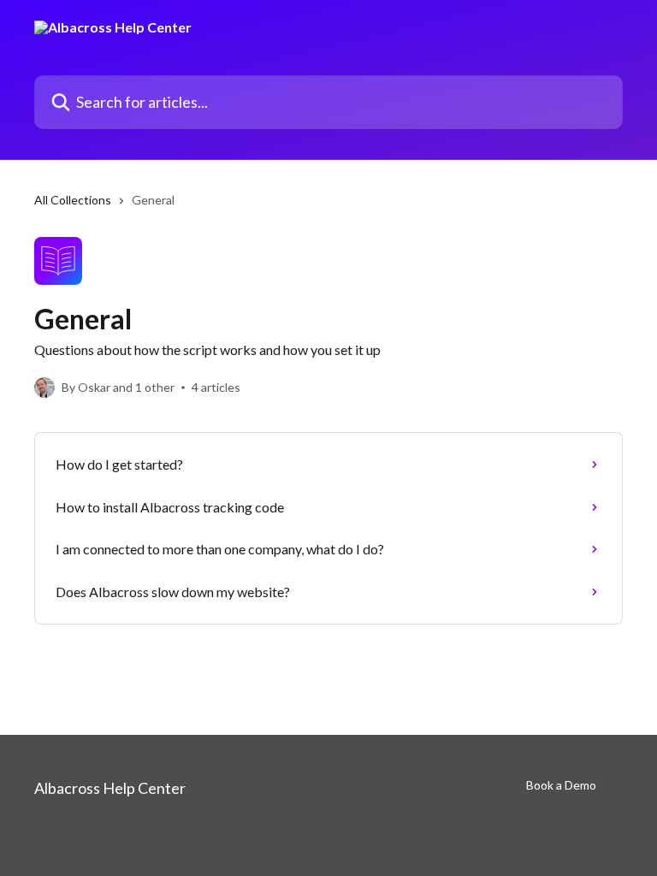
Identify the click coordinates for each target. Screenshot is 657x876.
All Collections (72, 199)
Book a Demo (561, 785)
